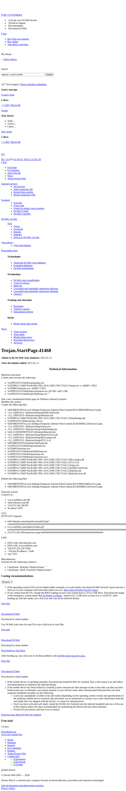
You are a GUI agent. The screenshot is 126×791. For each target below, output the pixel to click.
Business (11, 742)
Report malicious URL (25, 195)
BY (36, 159)
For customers (14, 748)
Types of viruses (21, 283)
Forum (4, 110)
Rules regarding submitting (33, 84)
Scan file (18, 203)
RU (3, 159)
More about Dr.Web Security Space (81, 590)
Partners (11, 751)
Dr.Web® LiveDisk (52, 595)
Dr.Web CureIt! (21, 211)
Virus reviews (20, 331)
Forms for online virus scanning (29, 208)
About (17, 226)
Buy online (12, 41)
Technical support (17, 23)
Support (11, 745)
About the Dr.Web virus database (30, 262)
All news (18, 342)
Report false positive (23, 192)
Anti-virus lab (14, 173)
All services (19, 186)
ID (39, 159)
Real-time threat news (24, 340)
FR (19, 159)
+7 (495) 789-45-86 (10, 105)
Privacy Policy (8, 788)
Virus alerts (19, 334)
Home (10, 739)
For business (13, 170)
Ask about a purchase (17, 44)
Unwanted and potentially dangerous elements (36, 291)
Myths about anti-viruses (25, 323)
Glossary (18, 294)
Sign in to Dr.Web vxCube (26, 237)
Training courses (22, 309)
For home (12, 167)
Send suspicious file (23, 189)
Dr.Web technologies (24, 268)
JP (25, 159)
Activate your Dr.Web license (22, 20)
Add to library (10, 59)
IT (22, 159)
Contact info (13, 756)
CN (7, 159)
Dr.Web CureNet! (22, 214)
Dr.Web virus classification (26, 280)
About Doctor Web (16, 178)
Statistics (18, 234)
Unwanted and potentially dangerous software (36, 288)
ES (15, 159)
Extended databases (23, 265)
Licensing (18, 229)
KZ (28, 159)
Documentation (15, 25)
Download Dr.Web (17, 28)
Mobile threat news (23, 337)
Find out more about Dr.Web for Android (21, 714)
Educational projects (23, 311)
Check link (19, 205)
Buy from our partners (18, 39)
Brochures (19, 306)
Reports (17, 232)
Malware (18, 285)
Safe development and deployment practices (22, 785)
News (10, 175)
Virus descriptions (22, 245)
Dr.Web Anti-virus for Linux (71, 655)
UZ (32, 159)
